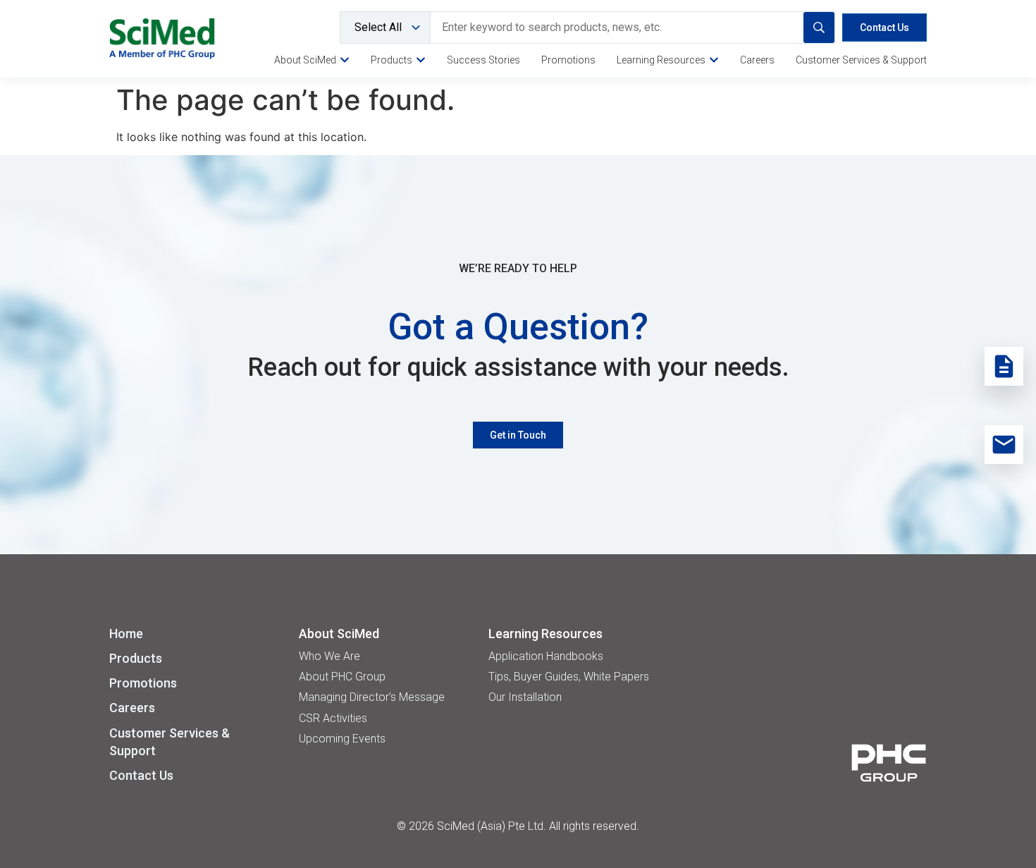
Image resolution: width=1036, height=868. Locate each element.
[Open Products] (421, 60)
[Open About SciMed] (345, 60)
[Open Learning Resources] (714, 60)
